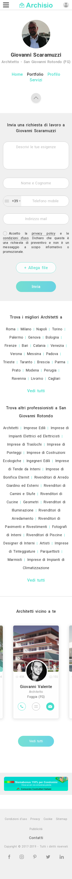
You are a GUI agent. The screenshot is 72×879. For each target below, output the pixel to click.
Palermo (16, 337)
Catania (39, 345)
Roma (10, 329)
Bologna (52, 337)
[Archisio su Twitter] (49, 857)
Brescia (43, 362)
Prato (16, 370)
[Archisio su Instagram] (22, 857)
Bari (25, 345)
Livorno (37, 378)
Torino (57, 329)
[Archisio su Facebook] (10, 857)
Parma (60, 362)
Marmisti (15, 559)
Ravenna (19, 378)
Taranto (26, 362)
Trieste (9, 362)
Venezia (57, 345)
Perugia (50, 370)
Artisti (45, 543)
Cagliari (54, 378)
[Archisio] (36, 5)
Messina (34, 354)
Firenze (11, 345)
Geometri (30, 502)
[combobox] (12, 201)
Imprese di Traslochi (24, 444)
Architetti (10, 428)
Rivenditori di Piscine (44, 535)
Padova (52, 354)
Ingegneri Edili (38, 461)
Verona (16, 354)
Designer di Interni (19, 543)
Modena (32, 370)
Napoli (41, 329)
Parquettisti (50, 551)
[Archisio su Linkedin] (62, 857)
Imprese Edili (35, 428)
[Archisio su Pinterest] (35, 857)
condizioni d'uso (16, 238)
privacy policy (43, 233)
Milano (26, 329)
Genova (34, 337)
